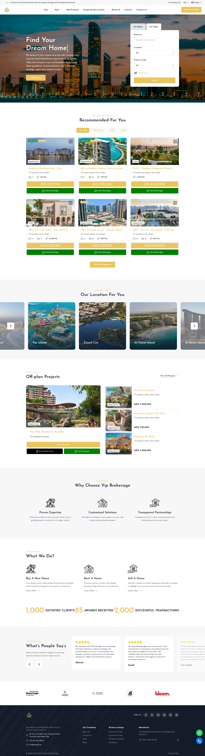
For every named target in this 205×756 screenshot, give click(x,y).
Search (155, 80)
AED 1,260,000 (102, 184)
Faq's (85, 739)
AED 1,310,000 (102, 245)
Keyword (138, 35)
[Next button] (7, 2)
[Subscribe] (177, 739)
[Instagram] (164, 715)
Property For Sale (115, 732)
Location (138, 48)
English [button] (197, 2)
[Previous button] (10, 2)
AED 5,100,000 (50, 245)
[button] (10, 326)
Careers (128, 9)
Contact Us (87, 735)
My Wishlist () (175, 2)
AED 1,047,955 (50, 184)
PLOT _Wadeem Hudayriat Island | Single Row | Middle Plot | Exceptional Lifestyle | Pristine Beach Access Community (154, 168)
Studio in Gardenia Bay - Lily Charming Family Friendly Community (49, 168)
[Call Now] (199, 741)
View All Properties (102, 265)
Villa (112, 130)
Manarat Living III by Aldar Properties (149, 413)
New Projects (72, 9)
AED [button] (185, 2)
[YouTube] (158, 715)
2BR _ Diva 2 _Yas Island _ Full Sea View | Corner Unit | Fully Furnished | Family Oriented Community (154, 230)
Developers (113, 742)
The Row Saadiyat (144, 390)
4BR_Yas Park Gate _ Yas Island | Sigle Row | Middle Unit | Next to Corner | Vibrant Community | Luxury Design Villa (49, 230)
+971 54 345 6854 (191, 10)
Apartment (98, 130)
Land (123, 130)
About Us (116, 9)
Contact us (141, 9)
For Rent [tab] (138, 26)
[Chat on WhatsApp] (199, 733)
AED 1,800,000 (154, 245)
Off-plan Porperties (116, 739)
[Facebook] (145, 715)
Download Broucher (46, 451)
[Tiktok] (176, 715)
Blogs (85, 742)
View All (82, 130)
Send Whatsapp (52, 191)
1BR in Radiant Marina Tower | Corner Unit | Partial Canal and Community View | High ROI (102, 168)
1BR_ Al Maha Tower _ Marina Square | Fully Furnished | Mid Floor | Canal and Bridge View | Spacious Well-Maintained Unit (102, 230)
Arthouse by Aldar (144, 436)
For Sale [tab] (154, 26)
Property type (140, 60)
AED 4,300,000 (154, 184)
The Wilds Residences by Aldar (47, 432)
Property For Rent (116, 735)
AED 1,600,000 (63, 444)
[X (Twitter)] (152, 715)
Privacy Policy (173, 753)
